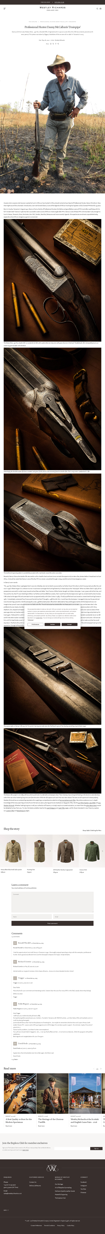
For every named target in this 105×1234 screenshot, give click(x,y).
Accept (69, 624)
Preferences (35, 624)
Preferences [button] (30, 620)
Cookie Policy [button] (39, 617)
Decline (52, 624)
